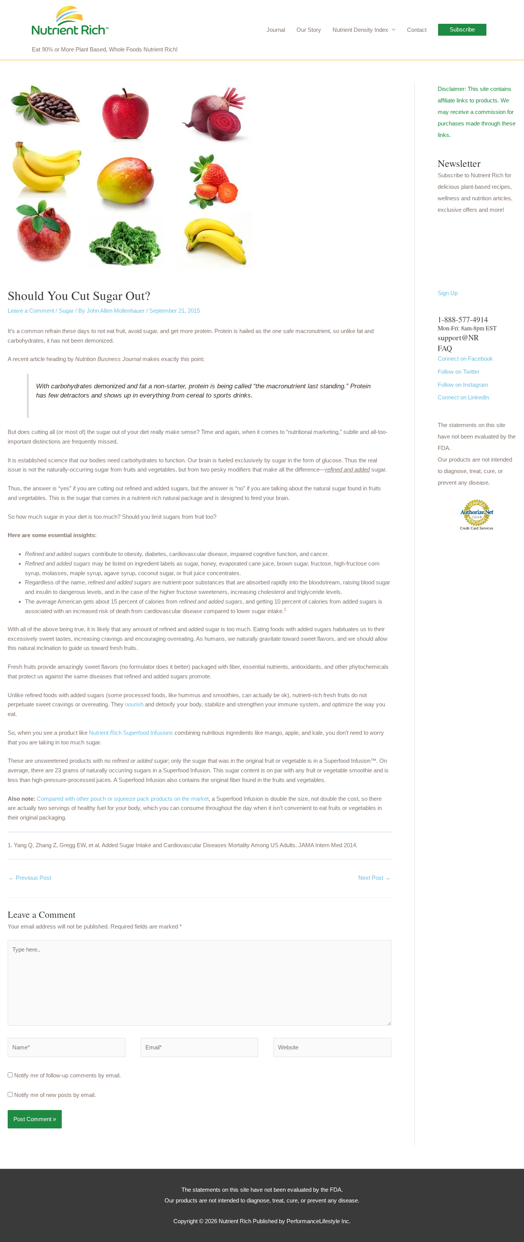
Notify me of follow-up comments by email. (67, 1075)
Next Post (374, 877)
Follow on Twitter (459, 371)
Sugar (66, 310)
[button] (462, 30)
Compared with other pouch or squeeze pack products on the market (123, 798)
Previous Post (29, 877)
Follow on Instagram (463, 384)
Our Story (309, 29)
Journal (276, 29)
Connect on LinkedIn (463, 397)
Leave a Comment (31, 310)
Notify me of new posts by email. (55, 1095)
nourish (135, 704)
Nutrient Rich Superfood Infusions (131, 732)
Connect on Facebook (465, 358)
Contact (417, 29)
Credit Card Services (476, 528)
